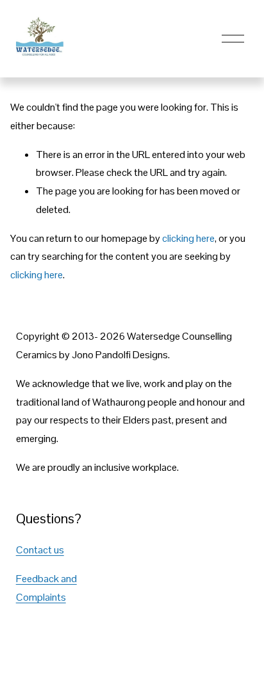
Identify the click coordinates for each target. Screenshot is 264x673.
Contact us (40, 550)
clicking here (188, 238)
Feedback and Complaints (46, 588)
